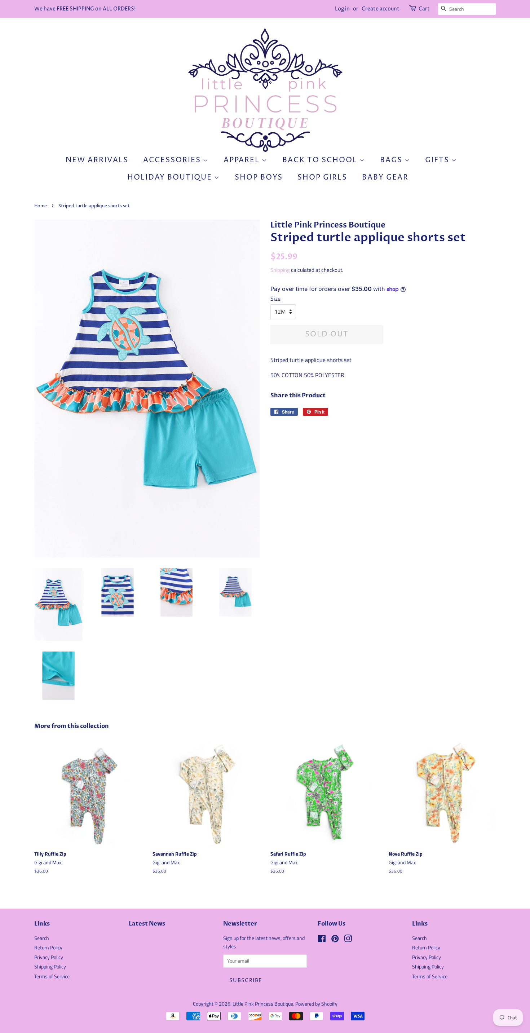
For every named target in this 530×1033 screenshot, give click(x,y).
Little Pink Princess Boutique (263, 1003)
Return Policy (48, 947)
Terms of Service (52, 976)
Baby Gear (385, 177)
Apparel (243, 160)
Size (275, 298)
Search (41, 938)
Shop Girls (322, 177)
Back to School (320, 160)
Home (40, 206)
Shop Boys (259, 177)
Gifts (438, 160)
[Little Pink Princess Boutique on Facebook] (322, 940)
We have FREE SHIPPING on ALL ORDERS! (85, 8)
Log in (342, 8)
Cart (424, 8)
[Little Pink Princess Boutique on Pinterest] (335, 940)
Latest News (147, 924)
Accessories (173, 160)
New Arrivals (97, 160)
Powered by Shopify (316, 1003)
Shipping (280, 270)
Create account (380, 8)
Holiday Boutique (170, 177)
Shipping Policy (50, 966)
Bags (392, 160)
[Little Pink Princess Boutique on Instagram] (348, 940)
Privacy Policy (48, 957)
